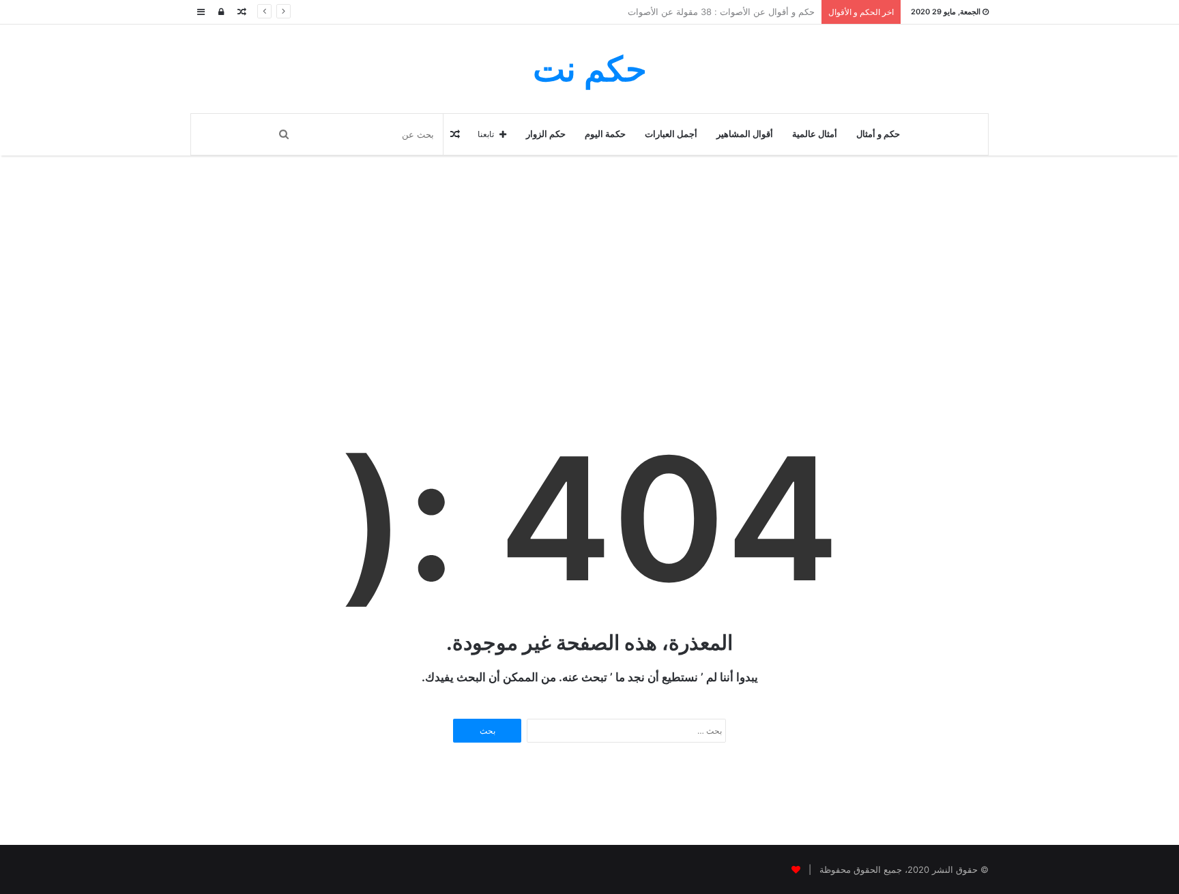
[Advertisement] (589, 305)
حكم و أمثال (878, 134)
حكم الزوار (546, 134)
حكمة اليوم (605, 134)
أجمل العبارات (671, 134)
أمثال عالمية (814, 134)
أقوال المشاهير (744, 134)
